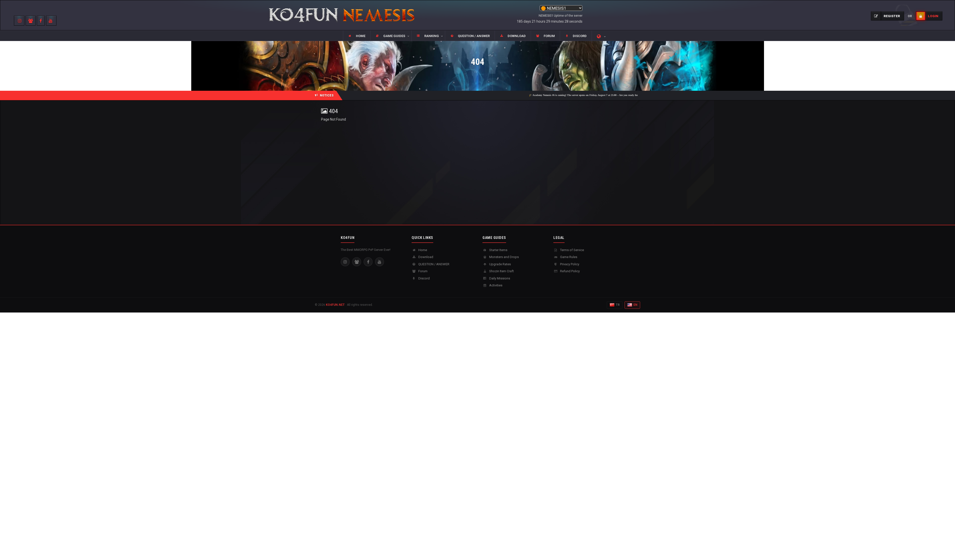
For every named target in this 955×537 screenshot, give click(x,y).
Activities (495, 285)
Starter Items (497, 250)
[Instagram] (345, 261)
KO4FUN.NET (335, 305)
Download (425, 257)
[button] (390, 36)
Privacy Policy (569, 264)
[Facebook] (368, 261)
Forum (423, 271)
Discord (424, 278)
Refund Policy (569, 271)
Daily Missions (499, 278)
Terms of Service (571, 250)
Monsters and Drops (503, 257)
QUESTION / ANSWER (433, 264)
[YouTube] (379, 261)
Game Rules (568, 257)
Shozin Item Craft (501, 271)
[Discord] (356, 261)
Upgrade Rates (499, 264)
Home (422, 250)
